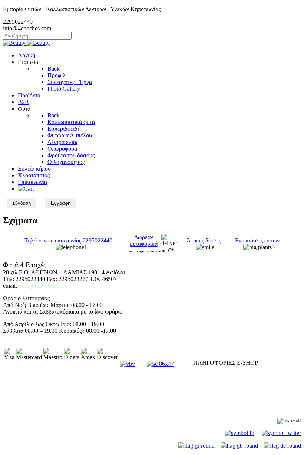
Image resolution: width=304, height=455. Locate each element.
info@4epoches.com (43, 285)
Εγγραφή (60, 203)
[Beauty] (26, 43)
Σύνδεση (21, 203)
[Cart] (26, 188)
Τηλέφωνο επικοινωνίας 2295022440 (68, 240)
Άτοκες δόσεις (203, 240)
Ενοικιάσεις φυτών (257, 240)
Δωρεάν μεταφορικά (144, 240)
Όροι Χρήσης (19, 388)
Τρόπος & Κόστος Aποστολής (39, 382)
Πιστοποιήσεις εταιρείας (251, 421)
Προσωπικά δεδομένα (29, 401)
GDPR (11, 408)
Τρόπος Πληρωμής (25, 375)
